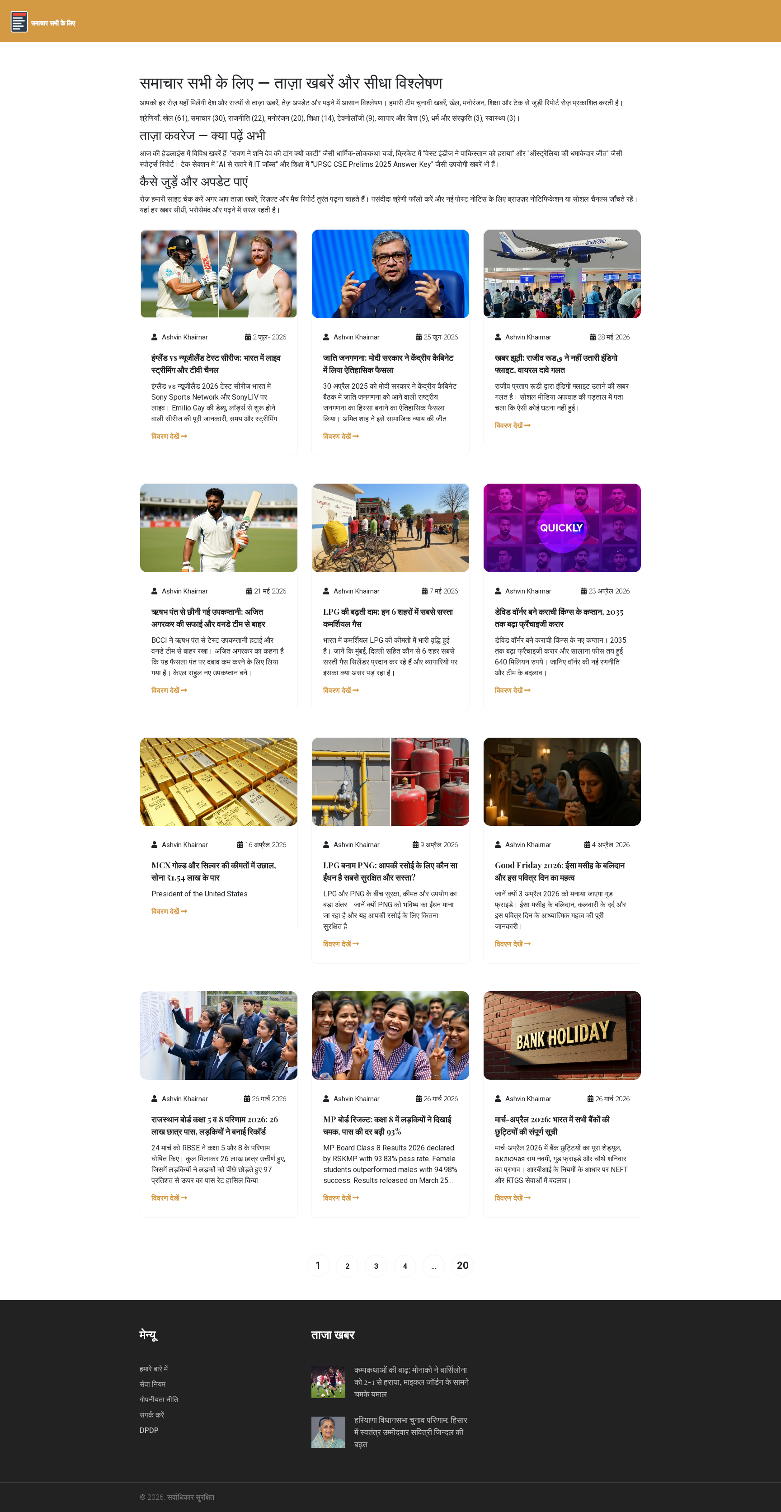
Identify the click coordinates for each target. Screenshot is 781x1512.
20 (463, 1265)
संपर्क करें (152, 1415)
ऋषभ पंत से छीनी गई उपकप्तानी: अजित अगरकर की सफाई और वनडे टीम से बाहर (208, 617)
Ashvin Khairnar (185, 337)
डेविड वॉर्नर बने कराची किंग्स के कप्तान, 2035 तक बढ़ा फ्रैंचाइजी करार (559, 617)
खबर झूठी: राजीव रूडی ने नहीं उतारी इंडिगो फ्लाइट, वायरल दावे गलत (556, 363)
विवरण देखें (166, 436)
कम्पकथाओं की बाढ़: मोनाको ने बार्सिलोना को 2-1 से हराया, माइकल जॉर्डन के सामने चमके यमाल (411, 1381)
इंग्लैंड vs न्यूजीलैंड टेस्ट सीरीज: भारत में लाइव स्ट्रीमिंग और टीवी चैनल (216, 363)
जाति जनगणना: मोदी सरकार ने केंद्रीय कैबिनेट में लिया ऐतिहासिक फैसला (388, 363)
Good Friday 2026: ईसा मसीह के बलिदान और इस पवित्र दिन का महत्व (560, 871)
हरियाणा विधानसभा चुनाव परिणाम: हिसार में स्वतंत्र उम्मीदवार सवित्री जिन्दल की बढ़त (410, 1432)
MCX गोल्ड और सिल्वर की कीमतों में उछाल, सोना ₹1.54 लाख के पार (213, 871)
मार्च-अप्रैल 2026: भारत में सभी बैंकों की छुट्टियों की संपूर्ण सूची (552, 1125)
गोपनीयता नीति (159, 1399)
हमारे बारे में (154, 1369)
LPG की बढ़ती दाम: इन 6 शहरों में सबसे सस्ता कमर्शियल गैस (388, 617)
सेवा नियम (152, 1384)
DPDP (149, 1430)
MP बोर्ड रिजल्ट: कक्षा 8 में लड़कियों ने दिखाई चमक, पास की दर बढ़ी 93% (387, 1125)
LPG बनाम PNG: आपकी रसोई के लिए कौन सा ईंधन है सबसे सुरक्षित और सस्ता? (390, 871)
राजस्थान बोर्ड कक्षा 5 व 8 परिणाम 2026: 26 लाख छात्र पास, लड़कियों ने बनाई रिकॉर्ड (214, 1125)
